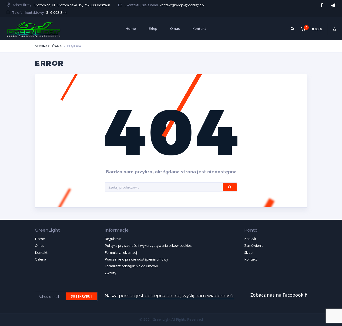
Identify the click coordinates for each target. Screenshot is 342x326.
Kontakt (41, 252)
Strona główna (48, 46)
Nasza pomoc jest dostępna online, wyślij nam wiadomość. (169, 295)
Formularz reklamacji (121, 252)
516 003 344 (56, 12)
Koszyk (250, 238)
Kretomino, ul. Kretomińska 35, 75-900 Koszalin (72, 5)
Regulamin (113, 238)
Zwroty (110, 273)
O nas (39, 245)
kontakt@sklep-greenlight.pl (182, 5)
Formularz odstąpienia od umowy (131, 266)
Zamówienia (253, 245)
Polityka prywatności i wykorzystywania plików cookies (148, 245)
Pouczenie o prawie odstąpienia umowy (136, 259)
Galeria (40, 259)
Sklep (248, 252)
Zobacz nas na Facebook (277, 295)
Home (40, 238)
